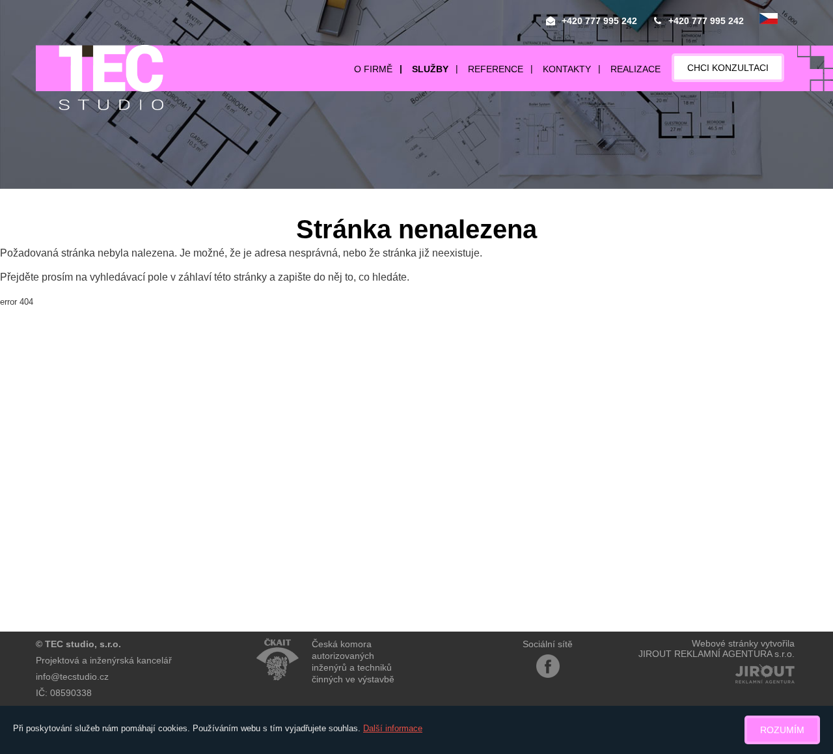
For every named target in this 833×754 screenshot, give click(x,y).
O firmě (373, 69)
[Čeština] (768, 20)
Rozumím (782, 730)
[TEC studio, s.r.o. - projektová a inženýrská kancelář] (99, 77)
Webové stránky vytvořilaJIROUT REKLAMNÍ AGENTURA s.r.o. (716, 648)
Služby (430, 69)
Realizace (635, 69)
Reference (495, 69)
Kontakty (567, 69)
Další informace (392, 728)
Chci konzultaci (728, 68)
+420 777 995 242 (599, 21)
